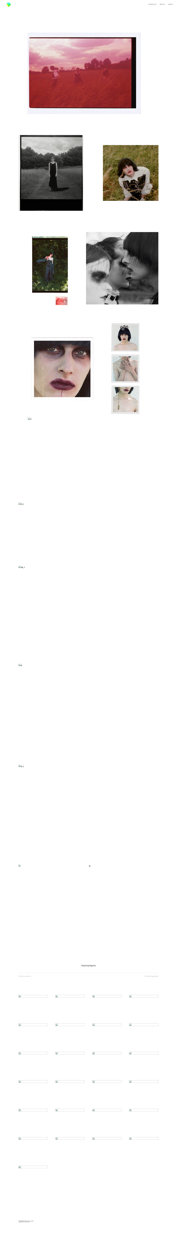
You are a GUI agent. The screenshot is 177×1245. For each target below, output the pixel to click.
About (170, 4)
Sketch (162, 4)
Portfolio (152, 4)
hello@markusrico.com (26, 1221)
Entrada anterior (25, 976)
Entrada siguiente (151, 976)
